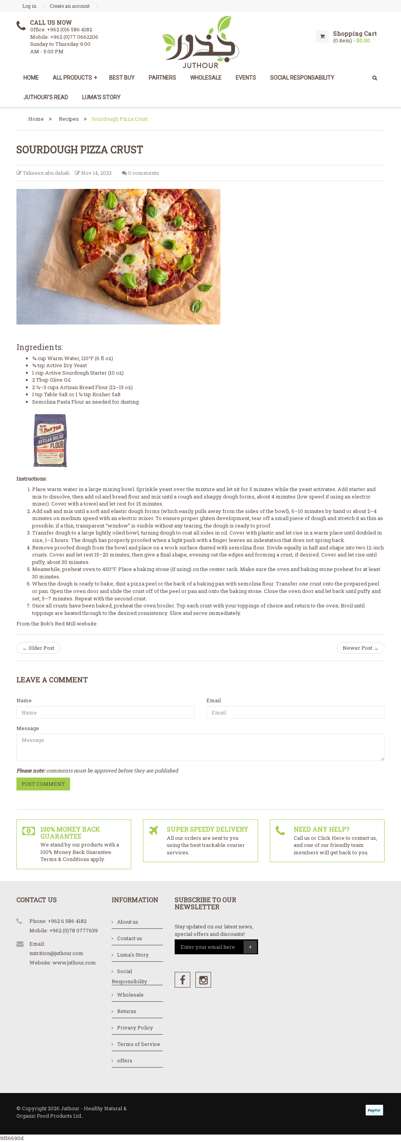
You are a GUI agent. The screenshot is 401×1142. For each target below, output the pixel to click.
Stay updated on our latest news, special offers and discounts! (214, 930)
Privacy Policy (135, 1027)
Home (31, 77)
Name (24, 700)
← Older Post (38, 647)
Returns (126, 1011)
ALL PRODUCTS (75, 77)
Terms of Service (138, 1044)
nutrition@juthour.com (56, 953)
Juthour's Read (45, 97)
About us (127, 921)
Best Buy (122, 77)
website (87, 623)
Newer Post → (361, 647)
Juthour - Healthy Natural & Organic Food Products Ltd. (71, 1112)
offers (124, 1060)
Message (27, 728)
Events (246, 77)
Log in (29, 6)
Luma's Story (101, 97)
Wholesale (206, 77)
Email (213, 700)
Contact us (129, 938)
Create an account (70, 6)
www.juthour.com (74, 962)
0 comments (143, 172)
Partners (162, 77)
